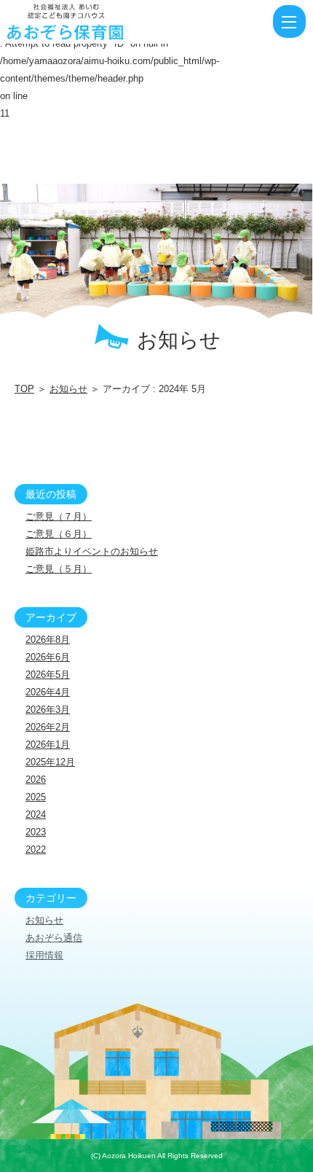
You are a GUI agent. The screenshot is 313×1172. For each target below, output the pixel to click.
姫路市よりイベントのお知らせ (91, 551)
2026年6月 (47, 657)
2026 (35, 779)
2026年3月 (47, 709)
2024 (35, 814)
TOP (24, 388)
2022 (35, 849)
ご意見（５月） (58, 568)
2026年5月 (47, 674)
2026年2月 (47, 727)
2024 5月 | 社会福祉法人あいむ (90, 22)
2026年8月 (47, 639)
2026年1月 (47, 744)
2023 (35, 832)
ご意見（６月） (58, 533)
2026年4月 (47, 692)
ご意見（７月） (58, 516)
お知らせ (68, 388)
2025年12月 (50, 762)
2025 (35, 797)
